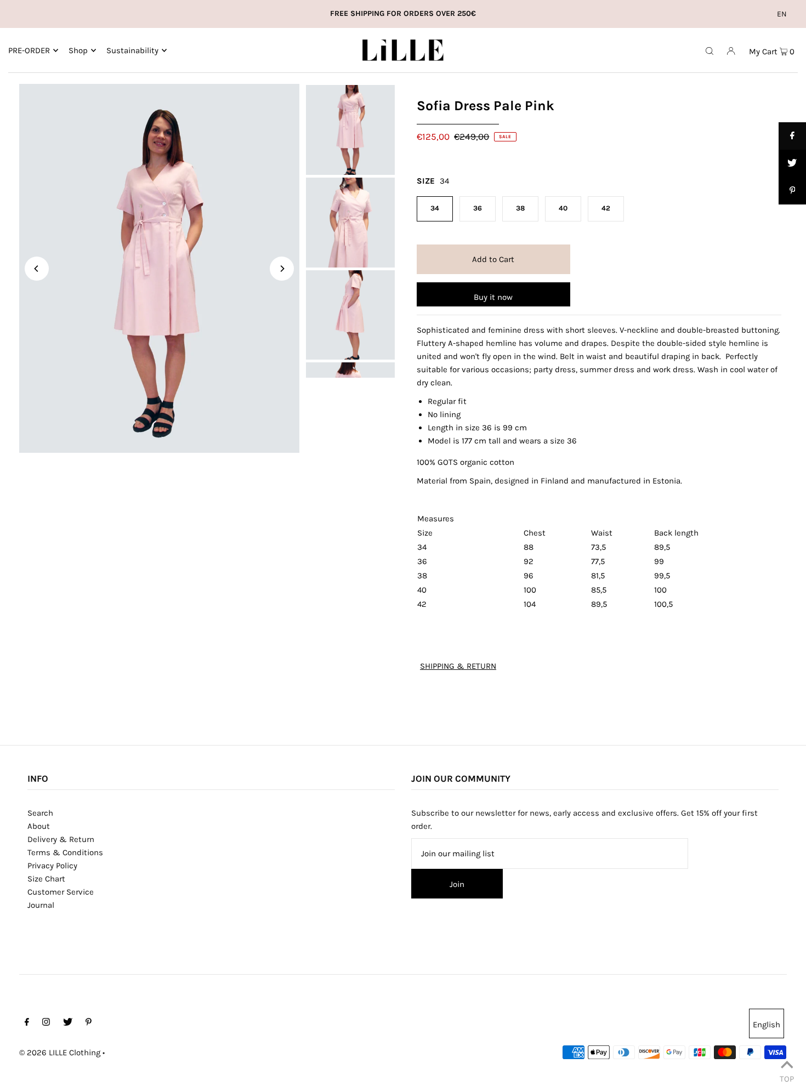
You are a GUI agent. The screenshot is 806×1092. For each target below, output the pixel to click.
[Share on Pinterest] (792, 190)
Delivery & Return (60, 839)
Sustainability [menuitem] (132, 50)
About (38, 826)
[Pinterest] (89, 1023)
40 (563, 208)
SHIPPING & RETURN (458, 666)
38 (520, 208)
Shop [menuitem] (78, 50)
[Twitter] (67, 1023)
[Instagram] (46, 1023)
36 (477, 208)
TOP (787, 1077)
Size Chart (46, 879)
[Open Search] (709, 50)
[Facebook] (27, 1023)
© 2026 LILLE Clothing (59, 1052)
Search (40, 813)
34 (434, 208)
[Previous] (37, 269)
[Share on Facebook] (792, 136)
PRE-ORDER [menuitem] (29, 50)
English (766, 1025)
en (782, 14)
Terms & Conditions (65, 852)
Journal (40, 905)
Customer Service (60, 892)
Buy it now (493, 297)
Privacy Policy (52, 866)
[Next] (282, 269)
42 (605, 208)
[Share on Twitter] (792, 163)
